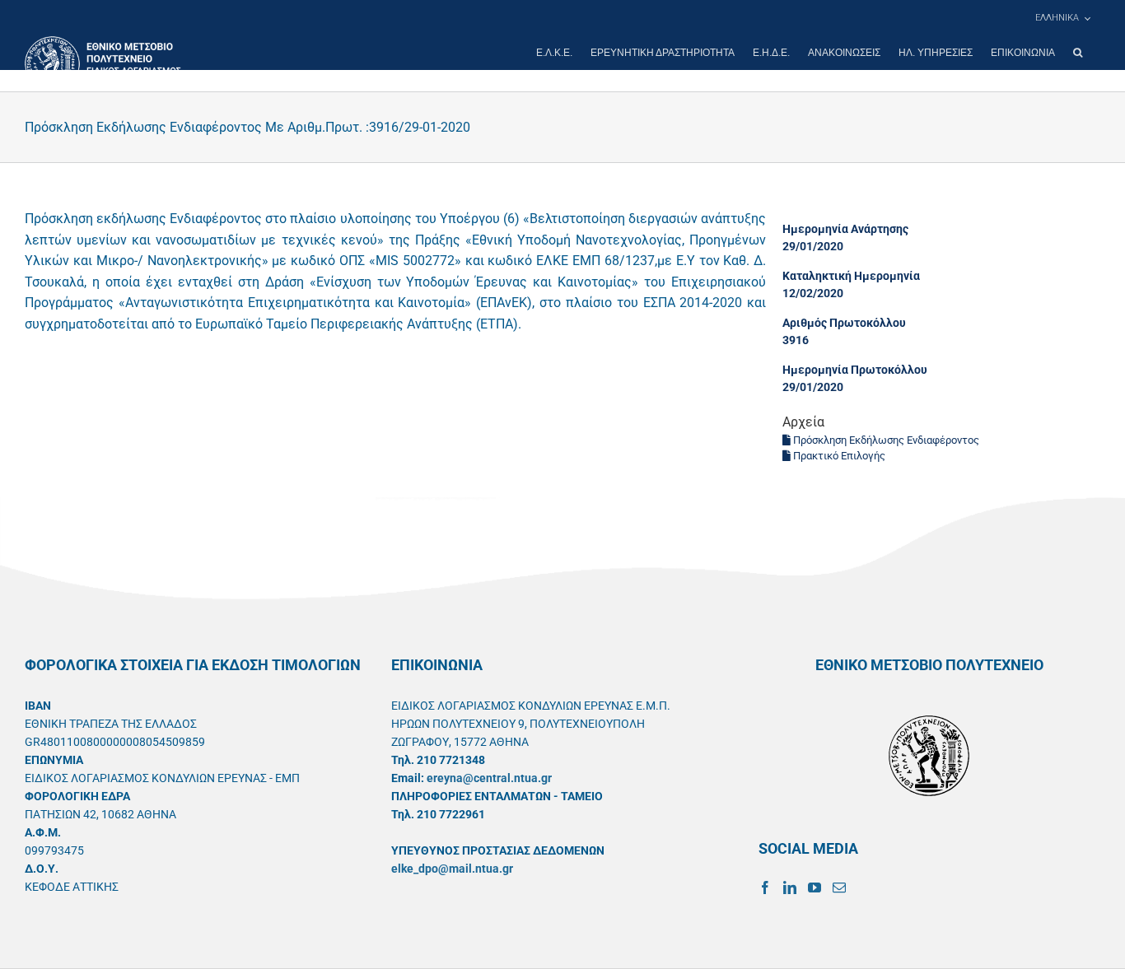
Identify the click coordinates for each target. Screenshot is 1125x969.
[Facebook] (765, 887)
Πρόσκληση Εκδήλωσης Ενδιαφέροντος (885, 440)
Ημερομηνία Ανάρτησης (845, 228)
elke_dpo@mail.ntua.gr (452, 868)
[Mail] (839, 887)
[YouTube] (814, 887)
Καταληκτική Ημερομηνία (851, 275)
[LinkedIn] (789, 887)
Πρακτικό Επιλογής (838, 456)
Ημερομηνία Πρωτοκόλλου (854, 369)
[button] (1077, 52)
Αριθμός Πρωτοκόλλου (844, 322)
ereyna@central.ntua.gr (489, 778)
